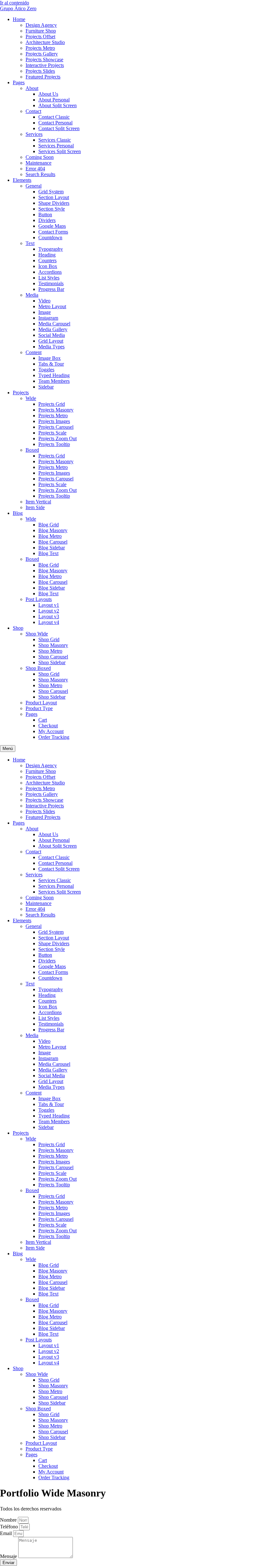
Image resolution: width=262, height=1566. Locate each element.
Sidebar (46, 387)
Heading (47, 254)
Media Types (51, 346)
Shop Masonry (53, 645)
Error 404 (35, 168)
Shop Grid (48, 639)
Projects (21, 392)
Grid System (51, 191)
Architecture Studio (45, 42)
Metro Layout (52, 306)
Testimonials (51, 283)
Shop (18, 628)
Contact (33, 111)
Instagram (48, 318)
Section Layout (53, 197)
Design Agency (41, 25)
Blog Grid (48, 524)
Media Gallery (52, 329)
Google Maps (52, 226)
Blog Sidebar (51, 547)
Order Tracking (53, 737)
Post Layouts (39, 599)
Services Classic (54, 140)
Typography (50, 249)
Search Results (40, 174)
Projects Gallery (42, 53)
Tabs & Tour (51, 364)
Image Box (49, 358)
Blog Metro (50, 536)
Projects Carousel (55, 427)
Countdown (50, 237)
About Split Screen (57, 105)
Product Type (39, 708)
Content (34, 352)
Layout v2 (48, 610)
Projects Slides (40, 71)
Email (6, 1533)
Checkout (48, 725)
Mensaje (9, 1556)
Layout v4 (48, 622)
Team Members (54, 381)
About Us (48, 94)
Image (44, 312)
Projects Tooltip (54, 444)
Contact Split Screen (59, 128)
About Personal (54, 99)
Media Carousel (54, 323)
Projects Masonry (55, 409)
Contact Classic (54, 117)
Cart (42, 720)
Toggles (46, 369)
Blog (18, 513)
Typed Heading (54, 375)
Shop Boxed (38, 668)
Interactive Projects (45, 65)
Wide (31, 398)
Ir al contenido (14, 2)
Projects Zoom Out (57, 438)
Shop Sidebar (52, 662)
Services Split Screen (59, 151)
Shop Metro (50, 651)
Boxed (32, 450)
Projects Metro (40, 48)
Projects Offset (40, 36)
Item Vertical (38, 501)
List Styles (48, 277)
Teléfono (9, 1526)
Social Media (51, 335)
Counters (47, 260)
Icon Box (47, 266)
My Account (51, 731)
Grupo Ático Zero (18, 8)
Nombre (9, 1520)
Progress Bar (51, 289)
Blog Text (48, 553)
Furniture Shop (41, 30)
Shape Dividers (53, 203)
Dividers (47, 220)
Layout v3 (48, 616)
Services (34, 134)
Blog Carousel (52, 542)
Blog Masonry (52, 530)
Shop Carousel (53, 656)
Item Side (35, 507)
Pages (19, 82)
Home (19, 19)
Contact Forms (53, 231)
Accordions (50, 272)
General (34, 186)
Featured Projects (43, 76)
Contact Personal (55, 122)
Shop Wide (37, 633)
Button (45, 214)
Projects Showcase (44, 59)
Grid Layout (50, 341)
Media (32, 295)
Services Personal (56, 145)
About (32, 88)
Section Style (51, 209)
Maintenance (38, 163)
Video (44, 300)
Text (30, 243)
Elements (22, 180)
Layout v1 (48, 605)
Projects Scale (52, 432)
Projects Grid (51, 404)
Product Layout (41, 702)
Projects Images (54, 421)
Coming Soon (40, 157)
